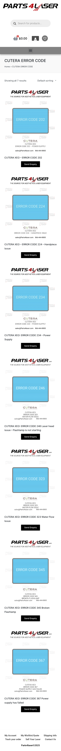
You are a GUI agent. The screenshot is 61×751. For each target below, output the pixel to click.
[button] (30, 50)
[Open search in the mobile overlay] (30, 23)
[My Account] (35, 39)
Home (7, 66)
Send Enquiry (30, 164)
